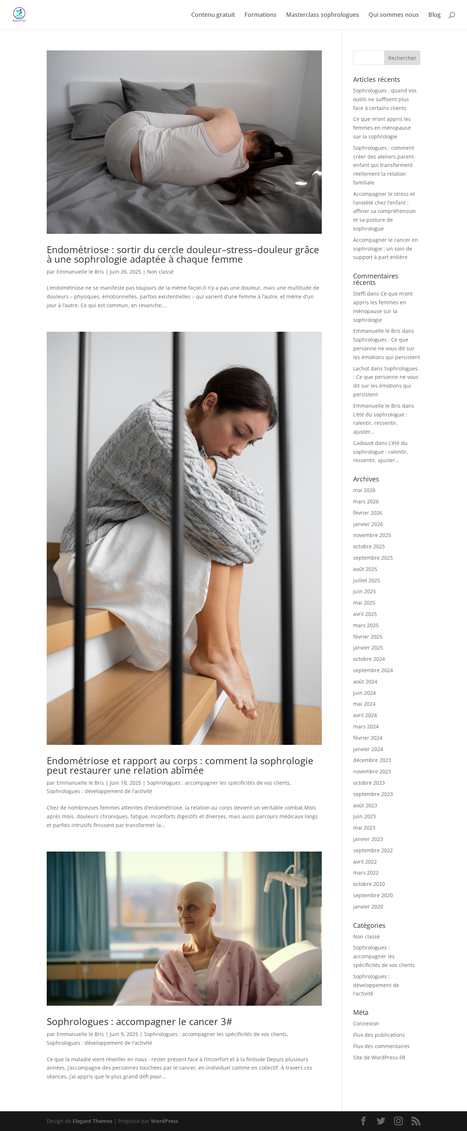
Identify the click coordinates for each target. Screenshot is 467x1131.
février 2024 (367, 737)
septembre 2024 (373, 670)
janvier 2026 (368, 524)
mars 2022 (366, 872)
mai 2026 (364, 490)
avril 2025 (365, 613)
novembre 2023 (372, 771)
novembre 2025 (372, 535)
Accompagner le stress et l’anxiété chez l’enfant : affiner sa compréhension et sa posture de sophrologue (384, 211)
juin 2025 (364, 591)
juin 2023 (364, 816)
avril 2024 (365, 715)
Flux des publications (379, 1034)
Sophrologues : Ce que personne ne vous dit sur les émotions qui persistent (386, 348)
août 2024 (365, 681)
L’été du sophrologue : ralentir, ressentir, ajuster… (380, 423)
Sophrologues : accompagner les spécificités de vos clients (218, 782)
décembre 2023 (372, 760)
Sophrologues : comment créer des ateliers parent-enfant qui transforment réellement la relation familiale (384, 165)
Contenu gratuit (213, 15)
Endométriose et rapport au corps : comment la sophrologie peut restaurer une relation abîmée (180, 765)
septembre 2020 (373, 895)
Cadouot (363, 442)
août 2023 (365, 805)
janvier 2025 (368, 647)
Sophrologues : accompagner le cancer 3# (139, 1021)
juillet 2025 (366, 580)
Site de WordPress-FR (379, 1057)
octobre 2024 (369, 658)
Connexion (366, 1023)
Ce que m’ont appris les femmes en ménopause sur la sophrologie (382, 127)
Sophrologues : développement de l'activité (99, 791)
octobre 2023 (369, 782)
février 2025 (367, 636)
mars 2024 (366, 726)
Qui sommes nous (393, 15)
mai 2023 (364, 827)
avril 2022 (365, 861)
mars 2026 (366, 501)
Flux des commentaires (381, 1046)
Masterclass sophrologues (322, 15)
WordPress (164, 1120)
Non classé (160, 271)
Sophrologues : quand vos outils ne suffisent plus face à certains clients (385, 99)
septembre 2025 (373, 557)
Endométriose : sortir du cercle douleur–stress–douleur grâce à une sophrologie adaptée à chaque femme (183, 254)
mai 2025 (364, 602)
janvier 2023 (368, 838)
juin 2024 (364, 692)
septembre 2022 (373, 850)
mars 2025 (366, 625)
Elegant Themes (92, 1120)
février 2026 (367, 512)
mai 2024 (364, 703)
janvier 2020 (368, 906)
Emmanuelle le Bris (80, 271)
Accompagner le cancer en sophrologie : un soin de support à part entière (385, 248)
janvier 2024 (368, 749)
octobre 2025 (369, 546)
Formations (260, 15)
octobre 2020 (369, 883)
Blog (434, 15)
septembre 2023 (373, 794)
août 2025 (365, 569)
